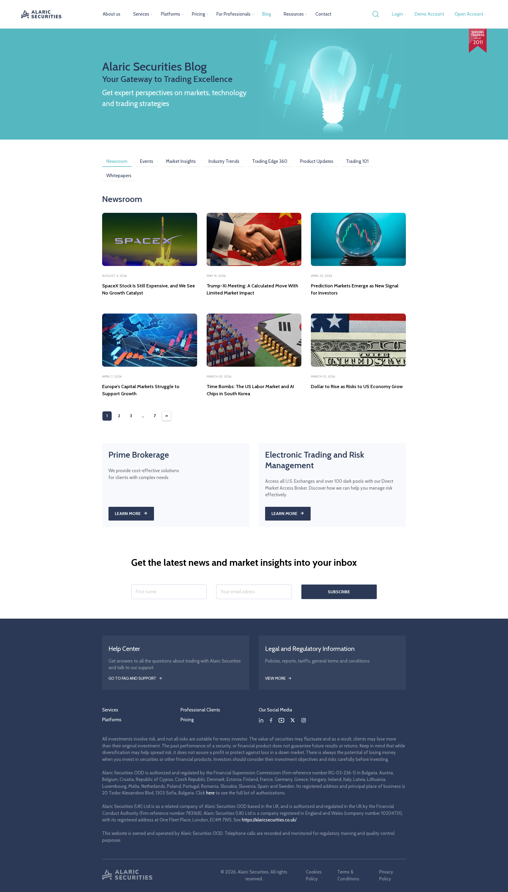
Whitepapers (118, 175)
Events (146, 161)
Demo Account (429, 14)
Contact (323, 14)
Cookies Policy (314, 875)
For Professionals (233, 14)
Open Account (469, 14)
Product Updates (316, 161)
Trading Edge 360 (269, 161)
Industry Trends (223, 161)
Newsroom (116, 161)
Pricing (198, 14)
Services (141, 14)
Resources (294, 14)
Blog (266, 14)
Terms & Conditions (348, 875)
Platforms (170, 14)
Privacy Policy (386, 875)
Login (397, 14)
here (210, 793)
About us (111, 14)
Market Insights (181, 161)
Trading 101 (357, 161)
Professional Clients (200, 709)
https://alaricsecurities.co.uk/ (269, 819)
